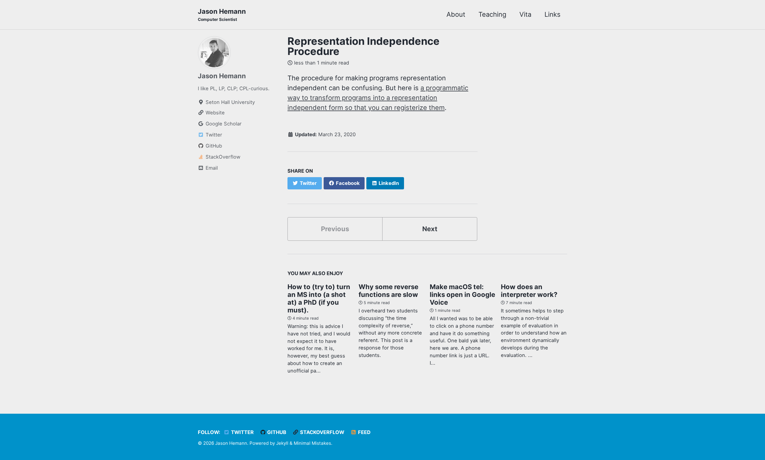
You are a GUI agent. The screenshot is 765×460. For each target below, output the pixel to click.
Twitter (242, 432)
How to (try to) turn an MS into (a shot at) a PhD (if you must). (318, 298)
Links (552, 14)
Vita (525, 14)
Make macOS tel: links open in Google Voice (462, 294)
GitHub (276, 432)
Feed (364, 432)
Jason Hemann (222, 14)
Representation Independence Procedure (363, 46)
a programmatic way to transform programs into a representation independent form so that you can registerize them (377, 97)
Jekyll (282, 443)
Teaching (492, 14)
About (455, 14)
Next (429, 229)
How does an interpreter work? (529, 290)
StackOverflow (321, 432)
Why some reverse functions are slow (388, 290)
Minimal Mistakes (312, 443)
